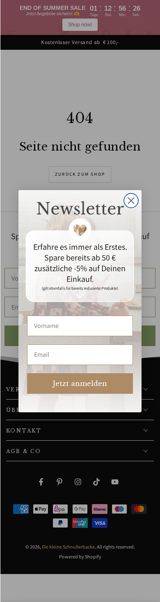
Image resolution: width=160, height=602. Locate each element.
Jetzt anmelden (80, 383)
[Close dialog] (131, 200)
